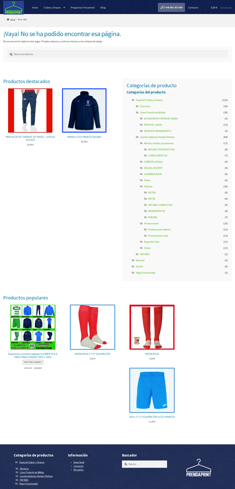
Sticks (147, 248)
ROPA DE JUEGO (153, 124)
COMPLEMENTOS (157, 155)
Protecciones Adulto (159, 229)
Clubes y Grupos (52, 7)
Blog (103, 7)
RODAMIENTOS (156, 211)
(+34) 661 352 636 (172, 7)
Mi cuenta (78, 469)
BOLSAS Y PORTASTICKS (161, 149)
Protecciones (151, 223)
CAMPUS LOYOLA (153, 161)
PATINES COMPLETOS (160, 204)
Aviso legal (79, 462)
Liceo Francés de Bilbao (152, 112)
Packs (147, 180)
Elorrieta (145, 106)
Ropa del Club (151, 241)
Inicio (35, 7)
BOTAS (152, 192)
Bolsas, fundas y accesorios (159, 143)
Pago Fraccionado (145, 272)
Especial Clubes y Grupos (149, 100)
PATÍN (151, 198)
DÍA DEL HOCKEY (153, 167)
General (140, 260)
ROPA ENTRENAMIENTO (157, 130)
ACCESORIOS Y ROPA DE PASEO (161, 118)
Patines (148, 186)
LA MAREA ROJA (153, 174)
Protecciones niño (158, 235)
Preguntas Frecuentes (83, 7)
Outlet (139, 266)
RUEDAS (152, 217)
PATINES (145, 254)
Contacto (193, 7)
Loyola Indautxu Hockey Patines (157, 137)
